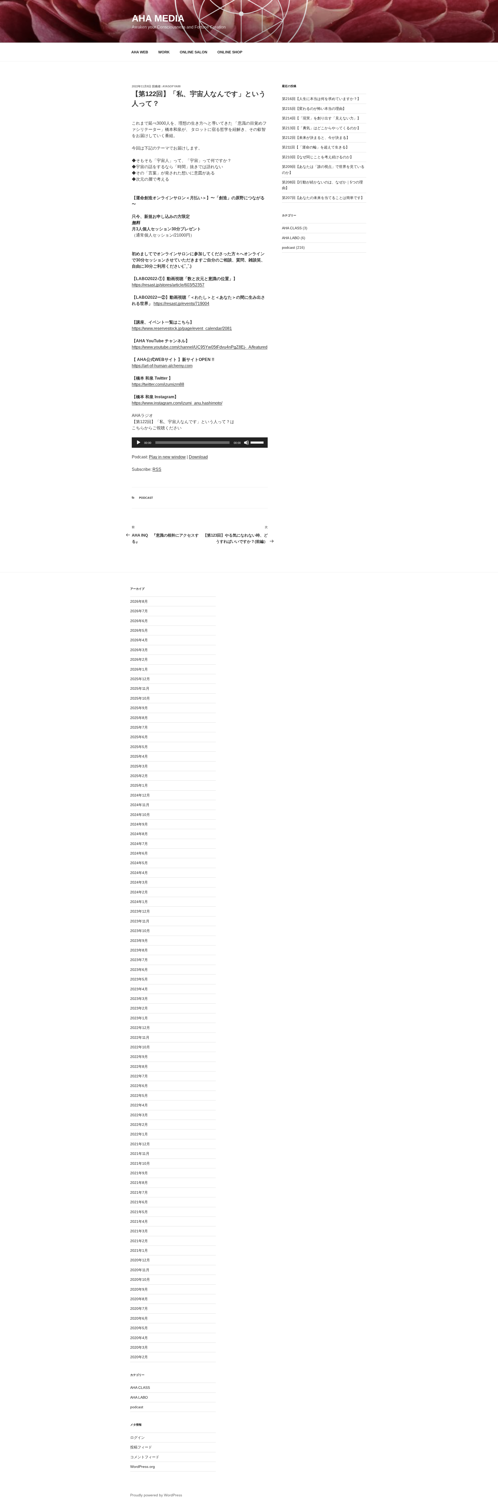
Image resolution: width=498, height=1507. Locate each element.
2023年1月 (139, 1018)
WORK (164, 52)
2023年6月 (139, 970)
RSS (157, 469)
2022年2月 (139, 1124)
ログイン (137, 1437)
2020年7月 (139, 1308)
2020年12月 (140, 1260)
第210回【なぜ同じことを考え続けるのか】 (318, 157)
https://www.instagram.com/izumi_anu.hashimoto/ (177, 403)
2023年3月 (139, 999)
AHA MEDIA (158, 18)
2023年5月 (139, 979)
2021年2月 (139, 1241)
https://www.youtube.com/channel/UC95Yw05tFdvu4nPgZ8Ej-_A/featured (199, 347)
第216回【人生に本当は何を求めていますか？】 (321, 99)
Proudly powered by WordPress (156, 1495)
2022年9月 (139, 1057)
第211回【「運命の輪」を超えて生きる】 (315, 147)
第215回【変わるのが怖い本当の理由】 (314, 108)
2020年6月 (139, 1318)
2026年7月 (139, 611)
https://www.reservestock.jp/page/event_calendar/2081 (182, 328)
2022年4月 (139, 1105)
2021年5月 (139, 1212)
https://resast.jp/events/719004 (181, 303)
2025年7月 (139, 727)
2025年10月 (140, 698)
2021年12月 (140, 1144)
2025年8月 (139, 718)
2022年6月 (139, 1086)
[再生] (138, 442)
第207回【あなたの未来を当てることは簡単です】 (323, 198)
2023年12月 (140, 911)
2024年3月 (139, 882)
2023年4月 (139, 989)
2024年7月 (139, 844)
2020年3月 (139, 1347)
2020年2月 (139, 1357)
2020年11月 (139, 1270)
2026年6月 (139, 621)
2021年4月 (139, 1221)
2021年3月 (139, 1231)
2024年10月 (140, 815)
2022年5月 (139, 1095)
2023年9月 (139, 941)
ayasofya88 (171, 86)
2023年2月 (139, 1008)
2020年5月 (139, 1328)
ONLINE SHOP (229, 52)
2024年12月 (140, 795)
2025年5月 (139, 747)
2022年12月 (140, 1028)
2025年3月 (139, 766)
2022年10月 (140, 1047)
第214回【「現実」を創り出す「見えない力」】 (321, 118)
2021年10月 (140, 1163)
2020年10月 (140, 1279)
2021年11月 (139, 1153)
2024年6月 (139, 853)
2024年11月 (139, 805)
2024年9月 (139, 824)
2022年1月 (139, 1134)
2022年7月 (139, 1076)
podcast (146, 497)
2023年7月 (139, 960)
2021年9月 (139, 1173)
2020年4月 (139, 1338)
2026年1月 (139, 669)
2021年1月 (139, 1250)
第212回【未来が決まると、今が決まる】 (316, 138)
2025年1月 (139, 785)
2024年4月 (139, 873)
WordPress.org (142, 1467)
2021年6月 (139, 1202)
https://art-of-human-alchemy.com (162, 366)
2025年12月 (140, 679)
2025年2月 (139, 776)
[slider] (258, 442)
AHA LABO (291, 238)
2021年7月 (139, 1192)
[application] (200, 442)
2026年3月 (139, 650)
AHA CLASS (292, 228)
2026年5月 (139, 630)
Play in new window (167, 457)
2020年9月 (139, 1289)
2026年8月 (139, 601)
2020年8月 (139, 1299)
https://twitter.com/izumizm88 (158, 384)
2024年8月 (139, 834)
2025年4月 (139, 756)
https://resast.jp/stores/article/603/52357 (168, 285)
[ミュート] (246, 442)
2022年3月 (139, 1115)
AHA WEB (139, 52)
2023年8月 (139, 950)
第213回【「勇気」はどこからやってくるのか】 (321, 128)
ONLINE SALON (193, 52)
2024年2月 (139, 892)
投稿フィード (141, 1447)
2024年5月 (139, 863)
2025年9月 (139, 708)
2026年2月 (139, 659)
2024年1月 (139, 902)
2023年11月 (139, 921)
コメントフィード (144, 1457)
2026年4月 (139, 640)
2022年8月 (139, 1066)
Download (198, 457)
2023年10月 (140, 931)
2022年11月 (139, 1037)
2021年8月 (139, 1183)
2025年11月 (139, 688)
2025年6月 (139, 737)
